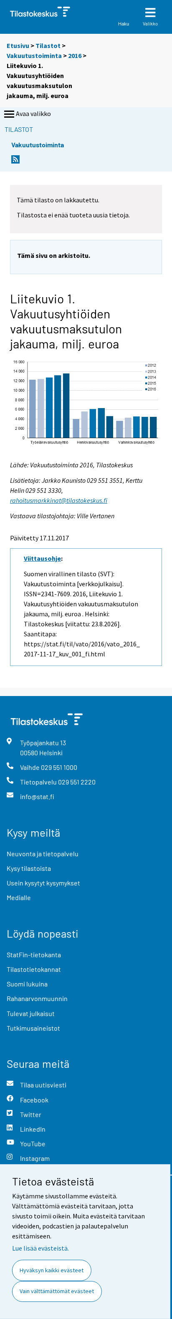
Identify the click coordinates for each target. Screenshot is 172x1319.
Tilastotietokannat (34, 969)
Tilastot (48, 45)
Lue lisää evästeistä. (40, 1248)
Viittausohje (42, 558)
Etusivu (18, 45)
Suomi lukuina (27, 984)
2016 (74, 55)
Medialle (19, 897)
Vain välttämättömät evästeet (57, 1291)
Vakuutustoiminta (34, 55)
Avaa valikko (33, 113)
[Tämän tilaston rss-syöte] (15, 162)
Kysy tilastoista (29, 868)
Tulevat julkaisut (31, 1013)
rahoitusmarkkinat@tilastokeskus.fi (58, 500)
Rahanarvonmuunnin (37, 998)
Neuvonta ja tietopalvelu (42, 853)
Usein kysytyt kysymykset (43, 883)
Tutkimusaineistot (33, 1028)
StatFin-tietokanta (34, 954)
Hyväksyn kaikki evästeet (51, 1270)
